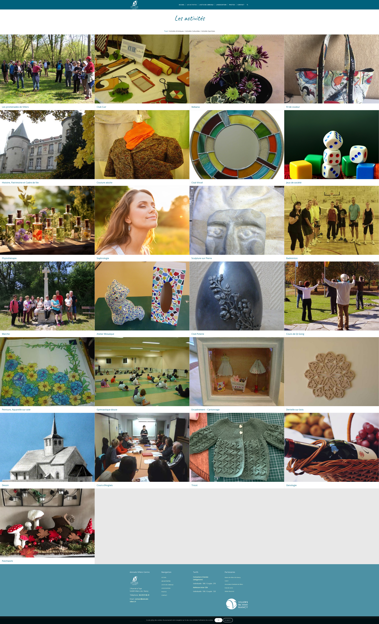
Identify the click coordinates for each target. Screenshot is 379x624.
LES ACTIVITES (165, 581)
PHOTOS (164, 592)
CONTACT (164, 595)
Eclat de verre (229, 588)
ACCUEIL (163, 577)
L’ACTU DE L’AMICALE (167, 585)
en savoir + (228, 620)
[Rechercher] (247, 4)
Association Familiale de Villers (234, 584)
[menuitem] (182, 4)
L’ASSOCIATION (165, 588)
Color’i (226, 581)
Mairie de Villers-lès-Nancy (233, 577)
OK (218, 620)
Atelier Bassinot (229, 591)
